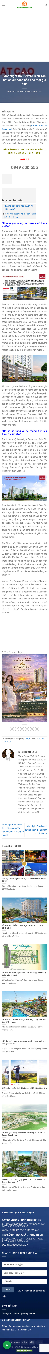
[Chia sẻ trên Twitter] (22, 729)
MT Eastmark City (23, 1329)
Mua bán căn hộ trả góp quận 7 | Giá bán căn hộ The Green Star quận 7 (24, 1180)
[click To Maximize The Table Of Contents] (7, 179)
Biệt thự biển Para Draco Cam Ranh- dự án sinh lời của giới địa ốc (23, 1042)
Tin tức (24, 72)
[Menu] (3, 4)
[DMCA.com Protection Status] (24, 1350)
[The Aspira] (24, 688)
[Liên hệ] (7, 1345)
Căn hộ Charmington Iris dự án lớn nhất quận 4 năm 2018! (24, 879)
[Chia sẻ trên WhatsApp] (12, 729)
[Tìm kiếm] (46, 4)
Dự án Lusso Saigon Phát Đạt (16, 1320)
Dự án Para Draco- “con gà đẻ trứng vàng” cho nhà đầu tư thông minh (24, 1020)
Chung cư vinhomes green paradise (19, 1313)
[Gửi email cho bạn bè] (27, 729)
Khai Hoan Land (35, 91)
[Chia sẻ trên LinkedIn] (37, 729)
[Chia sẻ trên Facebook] (17, 729)
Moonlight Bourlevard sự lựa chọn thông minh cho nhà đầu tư (36, 830)
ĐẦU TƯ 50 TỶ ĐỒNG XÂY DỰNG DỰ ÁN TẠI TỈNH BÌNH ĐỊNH (22, 926)
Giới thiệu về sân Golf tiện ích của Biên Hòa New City (24, 1088)
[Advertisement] (24, 35)
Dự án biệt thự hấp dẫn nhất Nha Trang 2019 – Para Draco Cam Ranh (23, 1133)
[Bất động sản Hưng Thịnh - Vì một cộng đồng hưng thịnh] (24, 5)
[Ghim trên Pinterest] (32, 729)
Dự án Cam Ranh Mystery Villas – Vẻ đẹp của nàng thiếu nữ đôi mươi (24, 973)
